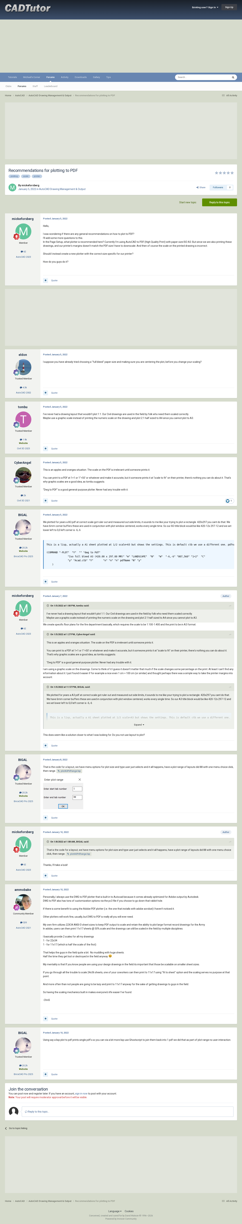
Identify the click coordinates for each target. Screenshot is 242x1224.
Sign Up (229, 7)
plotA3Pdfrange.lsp (71, 771)
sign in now (81, 1093)
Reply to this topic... (38, 1111)
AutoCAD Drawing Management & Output (62, 189)
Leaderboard (50, 86)
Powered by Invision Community (121, 1219)
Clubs (8, 86)
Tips (108, 77)
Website (23, 443)
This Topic (219, 77)
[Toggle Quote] (48, 605)
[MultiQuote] (45, 280)
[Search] (233, 77)
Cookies (129, 1211)
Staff (35, 86)
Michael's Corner (31, 77)
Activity (64, 77)
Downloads (81, 77)
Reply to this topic (219, 202)
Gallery (96, 77)
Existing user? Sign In (204, 7)
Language (114, 1211)
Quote (54, 280)
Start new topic (187, 202)
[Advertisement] (121, 46)
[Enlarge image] (63, 792)
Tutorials (12, 77)
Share (201, 187)
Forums (50, 77)
